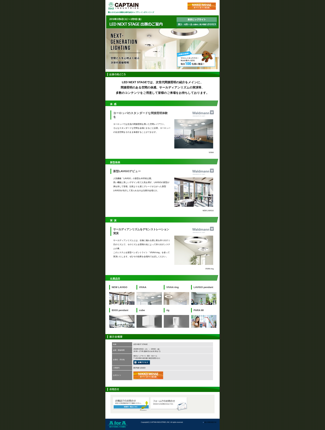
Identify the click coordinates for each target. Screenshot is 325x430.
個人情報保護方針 (210, 422)
